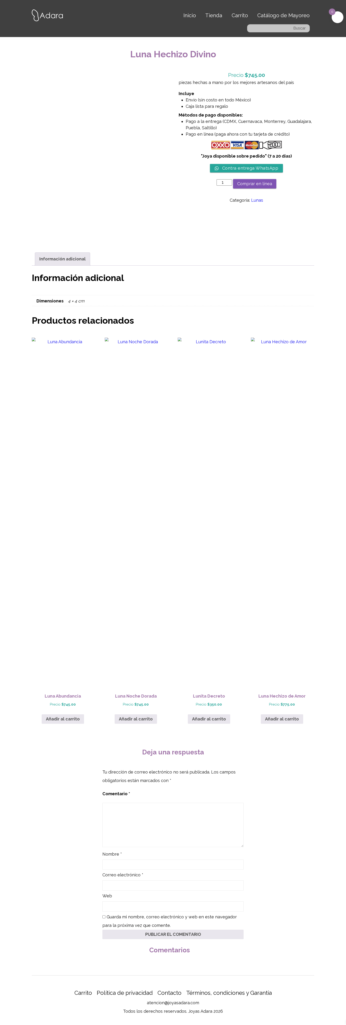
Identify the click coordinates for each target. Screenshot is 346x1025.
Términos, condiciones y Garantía (229, 992)
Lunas (257, 200)
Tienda (213, 15)
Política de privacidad (125, 992)
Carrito (240, 15)
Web (107, 895)
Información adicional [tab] (62, 258)
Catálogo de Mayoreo (283, 15)
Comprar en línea (254, 183)
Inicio (189, 15)
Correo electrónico (122, 874)
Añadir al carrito (63, 718)
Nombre (112, 854)
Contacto (169, 992)
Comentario (116, 793)
